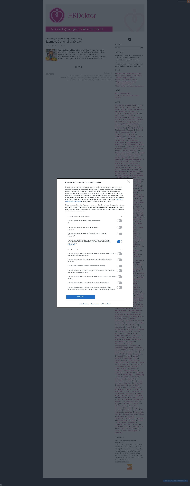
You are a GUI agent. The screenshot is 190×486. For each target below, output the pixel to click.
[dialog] (95, 243)
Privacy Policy (106, 304)
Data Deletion (84, 304)
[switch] (119, 220)
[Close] (129, 182)
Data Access (95, 304)
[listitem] (95, 216)
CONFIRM (80, 297)
